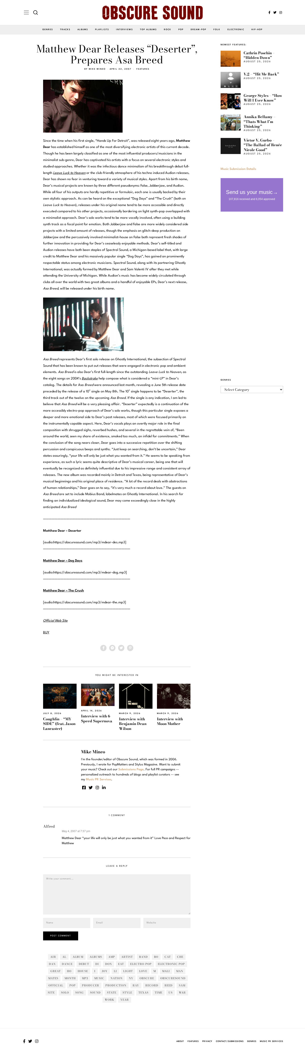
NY (131, 978)
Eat (121, 964)
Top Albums (148, 30)
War (182, 992)
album (78, 957)
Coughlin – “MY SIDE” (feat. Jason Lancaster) (59, 723)
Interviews (124, 30)
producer (90, 985)
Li (115, 971)
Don (108, 964)
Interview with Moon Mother (170, 721)
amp (111, 957)
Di (97, 964)
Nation (117, 978)
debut (84, 964)
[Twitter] (275, 12)
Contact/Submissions (230, 1041)
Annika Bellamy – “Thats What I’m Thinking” (260, 121)
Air (53, 957)
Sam (182, 985)
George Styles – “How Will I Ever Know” (263, 98)
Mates (53, 978)
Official (55, 985)
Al (64, 957)
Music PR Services (271, 1041)
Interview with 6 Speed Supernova (96, 718)
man (179, 971)
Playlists (102, 30)
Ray (136, 985)
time (158, 992)
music (99, 978)
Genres (47, 30)
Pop (181, 30)
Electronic (236, 30)
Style (127, 992)
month (70, 978)
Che (180, 957)
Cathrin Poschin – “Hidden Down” (259, 55)
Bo (156, 957)
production (115, 985)
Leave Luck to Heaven (69, 173)
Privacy (207, 1041)
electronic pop (171, 964)
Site (51, 992)
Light (128, 971)
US (171, 992)
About (180, 1041)
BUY (46, 632)
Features (142, 69)
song (79, 992)
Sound (95, 992)
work (109, 1000)
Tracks (65, 30)
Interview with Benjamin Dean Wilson (132, 723)
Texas (143, 992)
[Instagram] (280, 12)
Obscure (147, 978)
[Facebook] (269, 12)
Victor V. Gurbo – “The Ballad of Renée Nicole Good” (263, 145)
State (111, 992)
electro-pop (141, 964)
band (143, 957)
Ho (69, 971)
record (151, 985)
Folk (216, 30)
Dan (52, 964)
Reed (169, 985)
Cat (168, 957)
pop (72, 985)
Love (143, 971)
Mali (166, 971)
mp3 (85, 978)
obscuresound (173, 978)
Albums (82, 30)
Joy (105, 971)
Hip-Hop (257, 30)
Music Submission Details (238, 169)
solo (65, 992)
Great (55, 971)
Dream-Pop (198, 30)
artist (127, 957)
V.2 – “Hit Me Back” (261, 74)
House (83, 971)
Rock (167, 30)
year (124, 1000)
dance (67, 964)
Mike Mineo (97, 69)
